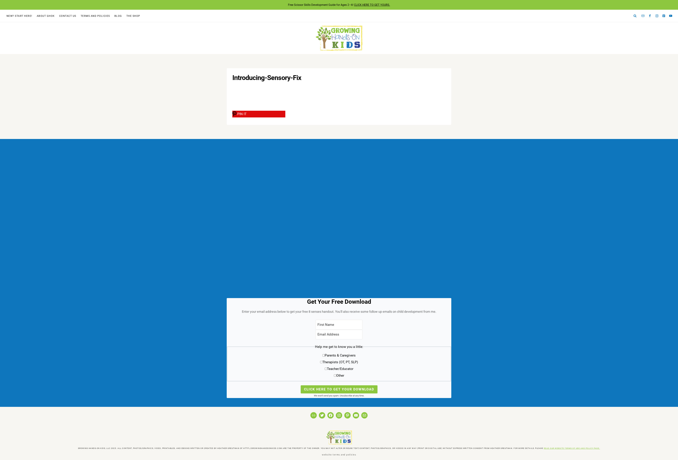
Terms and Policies (95, 15)
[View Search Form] (635, 16)
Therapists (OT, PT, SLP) (340, 362)
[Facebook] (650, 16)
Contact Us (67, 15)
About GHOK (46, 15)
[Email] (643, 16)
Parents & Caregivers (340, 355)
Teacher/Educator (340, 369)
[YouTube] (671, 16)
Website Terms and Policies (339, 454)
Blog (118, 15)
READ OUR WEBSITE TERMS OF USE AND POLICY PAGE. (572, 448)
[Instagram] (657, 16)
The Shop (133, 15)
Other (340, 375)
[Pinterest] (664, 16)
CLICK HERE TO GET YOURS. (372, 5)
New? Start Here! (19, 15)
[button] (339, 362)
